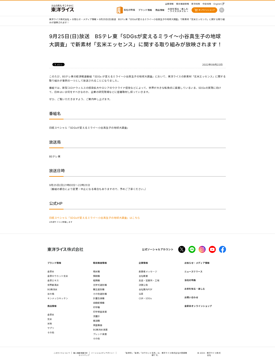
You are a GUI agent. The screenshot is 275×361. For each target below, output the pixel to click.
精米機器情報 (182, 4)
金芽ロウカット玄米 (57, 276)
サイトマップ (84, 355)
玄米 (49, 319)
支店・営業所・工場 (149, 280)
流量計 (96, 316)
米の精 (50, 294)
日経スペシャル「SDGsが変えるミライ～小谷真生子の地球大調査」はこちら (94, 217)
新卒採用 (195, 4)
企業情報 (169, 4)
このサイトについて (62, 353)
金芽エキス (53, 280)
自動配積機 (99, 302)
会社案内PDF (145, 289)
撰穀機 (96, 276)
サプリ (50, 328)
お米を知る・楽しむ (194, 288)
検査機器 (97, 325)
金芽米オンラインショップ (198, 306)
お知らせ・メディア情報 (197, 263)
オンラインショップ (206, 10)
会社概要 (143, 276)
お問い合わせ (191, 297)
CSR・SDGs (145, 298)
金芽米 (50, 271)
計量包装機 (99, 298)
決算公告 (143, 285)
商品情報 (160, 10)
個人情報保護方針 (80, 353)
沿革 (141, 294)
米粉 (49, 323)
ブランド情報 (145, 10)
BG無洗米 (52, 289)
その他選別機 (100, 294)
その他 (50, 332)
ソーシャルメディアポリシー (103, 353)
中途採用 (207, 4)
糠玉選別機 (99, 289)
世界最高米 (53, 285)
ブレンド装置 (100, 334)
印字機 (96, 307)
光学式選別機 (100, 285)
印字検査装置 (100, 311)
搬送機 (96, 320)
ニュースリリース (193, 271)
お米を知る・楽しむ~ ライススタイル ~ (178, 10)
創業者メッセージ (148, 271)
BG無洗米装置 (100, 329)
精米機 (96, 271)
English (217, 4)
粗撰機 (96, 280)
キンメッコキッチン (57, 298)
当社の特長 (129, 9)
